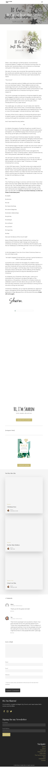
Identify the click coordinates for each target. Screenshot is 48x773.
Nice (44, 757)
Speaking (43, 750)
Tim (11, 617)
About (44, 748)
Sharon (13, 18)
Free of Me (43, 753)
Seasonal (24, 10)
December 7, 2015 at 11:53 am (16, 618)
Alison (12, 604)
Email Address (5, 728)
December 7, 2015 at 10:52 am (16, 605)
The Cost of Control (40, 755)
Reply (13, 611)
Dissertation (42, 758)
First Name (5, 722)
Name (7, 662)
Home (44, 746)
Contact (43, 760)
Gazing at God (42, 751)
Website (7, 674)
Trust (12, 580)
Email (7, 668)
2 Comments (33, 18)
